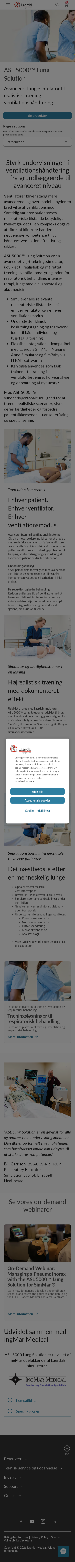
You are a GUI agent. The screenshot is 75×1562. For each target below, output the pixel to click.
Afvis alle (37, 791)
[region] (37, 781)
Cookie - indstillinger (37, 810)
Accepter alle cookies (37, 800)
